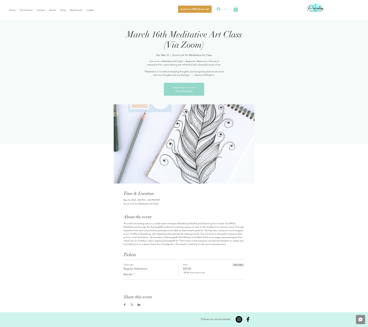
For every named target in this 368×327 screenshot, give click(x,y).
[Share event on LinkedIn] (139, 304)
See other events (184, 91)
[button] (235, 9)
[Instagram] (239, 319)
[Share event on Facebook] (124, 304)
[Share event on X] (132, 304)
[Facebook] (248, 319)
